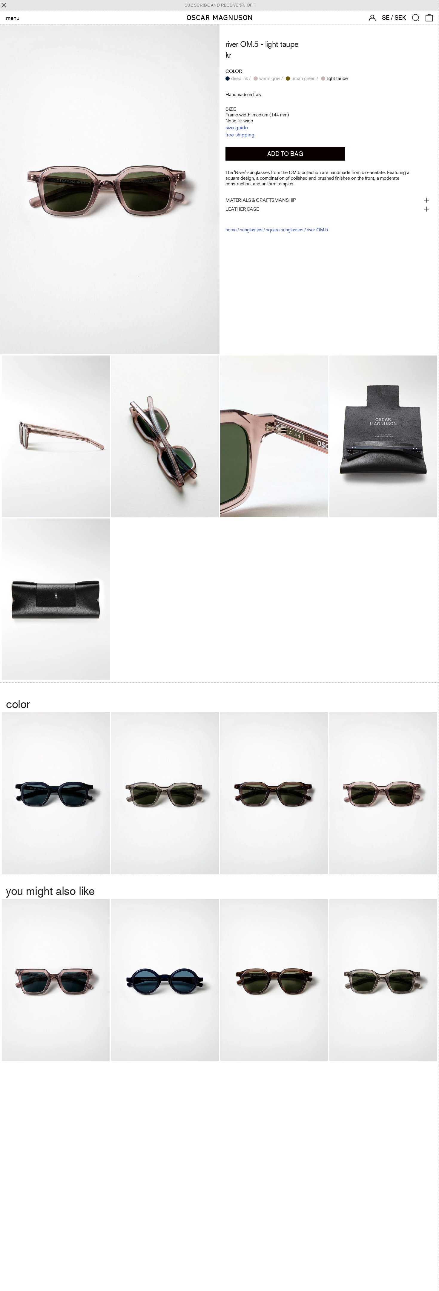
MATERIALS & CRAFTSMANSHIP (260, 200)
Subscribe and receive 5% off (220, 5)
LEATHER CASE (242, 209)
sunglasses (251, 229)
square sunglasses (284, 229)
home (231, 229)
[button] (416, 17)
